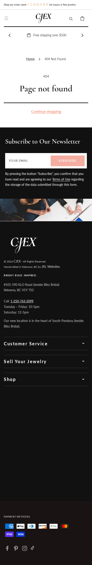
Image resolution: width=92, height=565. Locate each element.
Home (30, 59)
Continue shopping (46, 111)
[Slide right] (82, 35)
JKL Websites (51, 266)
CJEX (17, 261)
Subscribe (67, 160)
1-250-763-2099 (21, 301)
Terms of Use (61, 179)
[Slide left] (9, 35)
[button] (6, 18)
